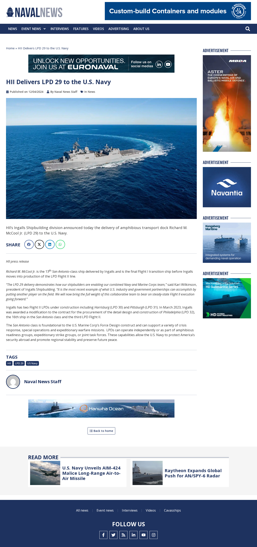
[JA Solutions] (178, 19)
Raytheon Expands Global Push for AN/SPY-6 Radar (193, 473)
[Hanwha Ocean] (101, 409)
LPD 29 (19, 363)
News (12, 29)
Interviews (60, 29)
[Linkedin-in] (134, 535)
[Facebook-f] (103, 535)
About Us (141, 29)
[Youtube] (144, 535)
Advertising (118, 29)
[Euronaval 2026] (101, 64)
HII (9, 363)
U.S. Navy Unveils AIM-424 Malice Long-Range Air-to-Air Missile (91, 473)
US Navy (32, 363)
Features (81, 29)
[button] (247, 29)
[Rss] (123, 535)
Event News (31, 29)
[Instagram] (154, 535)
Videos (98, 29)
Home (10, 48)
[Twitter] (113, 535)
